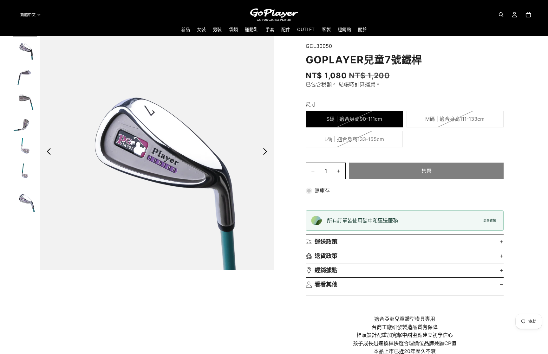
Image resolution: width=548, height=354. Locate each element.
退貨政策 (326, 256)
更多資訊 (489, 220)
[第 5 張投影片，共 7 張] (25, 149)
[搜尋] (501, 15)
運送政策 (326, 241)
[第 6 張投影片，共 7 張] (25, 175)
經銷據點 (326, 270)
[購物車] (528, 15)
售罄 (426, 171)
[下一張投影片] (267, 153)
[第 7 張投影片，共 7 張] (25, 200)
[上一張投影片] (47, 153)
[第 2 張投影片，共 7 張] (25, 73)
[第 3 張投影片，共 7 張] (25, 98)
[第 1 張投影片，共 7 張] (25, 48)
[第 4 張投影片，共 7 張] (25, 124)
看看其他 (326, 284)
